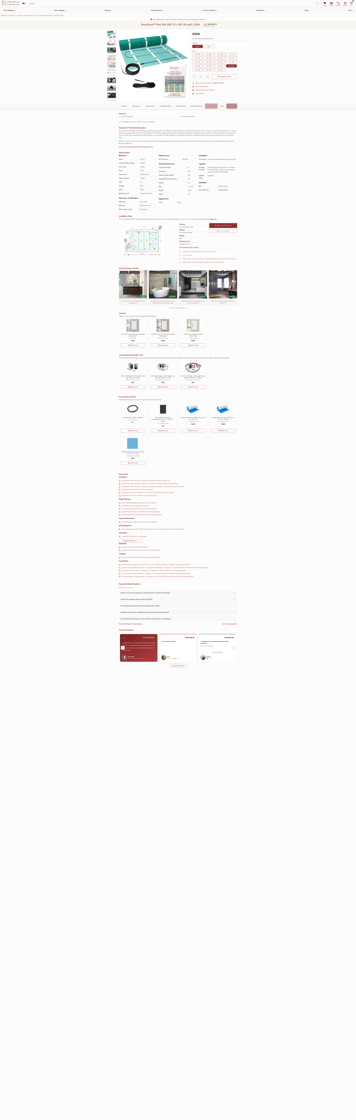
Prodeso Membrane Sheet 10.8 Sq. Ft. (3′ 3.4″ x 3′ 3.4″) (132, 452)
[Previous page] (121, 65)
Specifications (150, 106)
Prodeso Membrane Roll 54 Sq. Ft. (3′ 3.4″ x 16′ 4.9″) (193, 418)
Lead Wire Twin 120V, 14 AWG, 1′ (132, 417)
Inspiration (260, 10)
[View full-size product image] (153, 66)
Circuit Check (187, 255)
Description (136, 106)
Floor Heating (9, 10)
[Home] (4, 3)
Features (124, 106)
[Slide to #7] (111, 79)
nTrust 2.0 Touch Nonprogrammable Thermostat (133, 335)
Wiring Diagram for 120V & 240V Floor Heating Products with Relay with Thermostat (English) (153, 529)
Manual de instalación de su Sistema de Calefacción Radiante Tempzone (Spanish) (150, 483)
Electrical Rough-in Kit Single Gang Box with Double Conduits (203, 262)
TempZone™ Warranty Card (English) (134, 536)
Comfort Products (209, 10)
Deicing (108, 10)
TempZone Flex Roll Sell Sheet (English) (135, 547)
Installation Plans (166, 106)
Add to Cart (134, 345)
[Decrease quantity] (194, 76)
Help (306, 10)
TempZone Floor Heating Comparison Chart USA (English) (141, 550)
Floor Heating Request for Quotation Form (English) (139, 503)
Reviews (232, 106)
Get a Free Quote (224, 231)
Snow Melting (59, 10)
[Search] (317, 3)
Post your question (230, 624)
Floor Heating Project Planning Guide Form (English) (139, 509)
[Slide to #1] (111, 34)
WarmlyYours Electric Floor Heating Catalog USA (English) (141, 557)
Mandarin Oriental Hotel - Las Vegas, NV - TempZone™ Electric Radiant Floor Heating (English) (154, 570)
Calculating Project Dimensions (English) (135, 506)
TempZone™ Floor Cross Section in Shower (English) (139, 495)
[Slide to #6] (111, 72)
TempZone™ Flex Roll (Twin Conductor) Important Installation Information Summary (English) (153, 486)
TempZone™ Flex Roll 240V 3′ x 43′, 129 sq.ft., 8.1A (199, 252)
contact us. (213, 219)
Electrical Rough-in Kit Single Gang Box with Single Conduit (163, 376)
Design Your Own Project (224, 225)
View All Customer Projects (177, 308)
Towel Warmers (156, 10)
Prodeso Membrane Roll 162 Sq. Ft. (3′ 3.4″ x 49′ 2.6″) (223, 418)
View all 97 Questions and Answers (131, 624)
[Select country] (24, 3)
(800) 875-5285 (14, 4)
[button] (338, 3)
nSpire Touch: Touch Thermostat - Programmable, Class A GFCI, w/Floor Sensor (209, 259)
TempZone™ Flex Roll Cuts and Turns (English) (137, 489)
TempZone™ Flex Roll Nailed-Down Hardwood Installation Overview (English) (148, 492)
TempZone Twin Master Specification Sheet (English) (139, 522)
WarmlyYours (13, 2)
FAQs (222, 106)
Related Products (196, 106)
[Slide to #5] (111, 64)
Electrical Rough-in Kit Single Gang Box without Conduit (133, 376)
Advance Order (225, 76)
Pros (350, 10)
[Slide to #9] (111, 94)
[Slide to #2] (111, 41)
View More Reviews (178, 666)
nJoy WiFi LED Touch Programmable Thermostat (163, 335)
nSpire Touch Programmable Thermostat (193, 335)
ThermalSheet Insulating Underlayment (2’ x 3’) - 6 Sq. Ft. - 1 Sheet (163, 419)
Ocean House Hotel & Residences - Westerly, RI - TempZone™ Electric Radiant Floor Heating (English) (156, 573)
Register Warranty (129, 541)
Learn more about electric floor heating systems (135, 147)
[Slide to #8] (111, 87)
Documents (211, 106)
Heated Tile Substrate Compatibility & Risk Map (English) (141, 512)
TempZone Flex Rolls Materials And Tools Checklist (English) (141, 515)
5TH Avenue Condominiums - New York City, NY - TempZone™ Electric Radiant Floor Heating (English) (156, 564)
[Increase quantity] (207, 76)
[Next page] (186, 65)
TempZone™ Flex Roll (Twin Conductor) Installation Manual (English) (145, 480)
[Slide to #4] (111, 56)
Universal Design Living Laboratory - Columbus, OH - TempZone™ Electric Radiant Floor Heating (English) (157, 576)
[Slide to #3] (111, 49)
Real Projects (181, 106)
